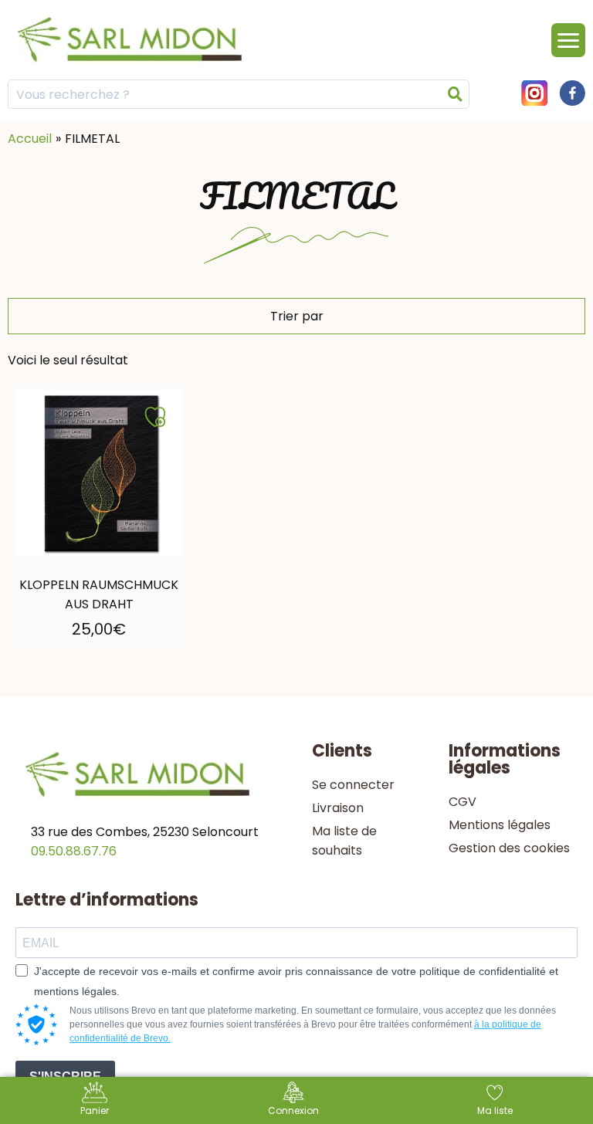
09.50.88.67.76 (74, 851)
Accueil (30, 138)
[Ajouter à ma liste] (155, 416)
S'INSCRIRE (65, 1076)
